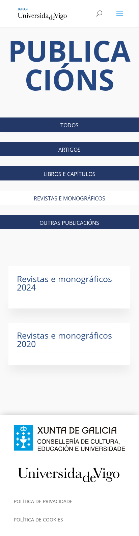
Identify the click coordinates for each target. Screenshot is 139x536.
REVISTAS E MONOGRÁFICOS (69, 198)
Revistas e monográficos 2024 (64, 283)
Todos (69, 125)
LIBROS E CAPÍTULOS (69, 174)
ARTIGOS (69, 149)
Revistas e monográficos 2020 (64, 339)
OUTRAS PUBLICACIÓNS (69, 223)
